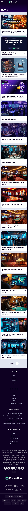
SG (13, 472)
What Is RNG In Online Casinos (14, 421)
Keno (14, 395)
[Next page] (17, 363)
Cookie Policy (16, 508)
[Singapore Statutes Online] (16, 486)
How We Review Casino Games (14, 403)
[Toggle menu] (2, 1)
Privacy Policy (14, 444)
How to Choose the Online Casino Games (14, 416)
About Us (14, 433)
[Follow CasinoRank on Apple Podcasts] (22, 468)
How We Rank (14, 441)
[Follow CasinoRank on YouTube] (15, 468)
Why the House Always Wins (14, 413)
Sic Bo (14, 398)
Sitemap (23, 508)
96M (14, 383)
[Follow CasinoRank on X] (12, 468)
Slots (14, 401)
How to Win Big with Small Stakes (14, 418)
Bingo (14, 393)
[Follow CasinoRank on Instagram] (8, 468)
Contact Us (14, 436)
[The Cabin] (16, 490)
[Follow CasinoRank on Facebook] (5, 468)
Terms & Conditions (7, 508)
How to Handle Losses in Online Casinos (14, 423)
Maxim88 (14, 380)
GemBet (14, 378)
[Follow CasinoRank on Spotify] (19, 468)
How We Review (14, 438)
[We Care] (9, 490)
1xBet (14, 375)
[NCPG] (23, 486)
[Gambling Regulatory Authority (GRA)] (7, 486)
